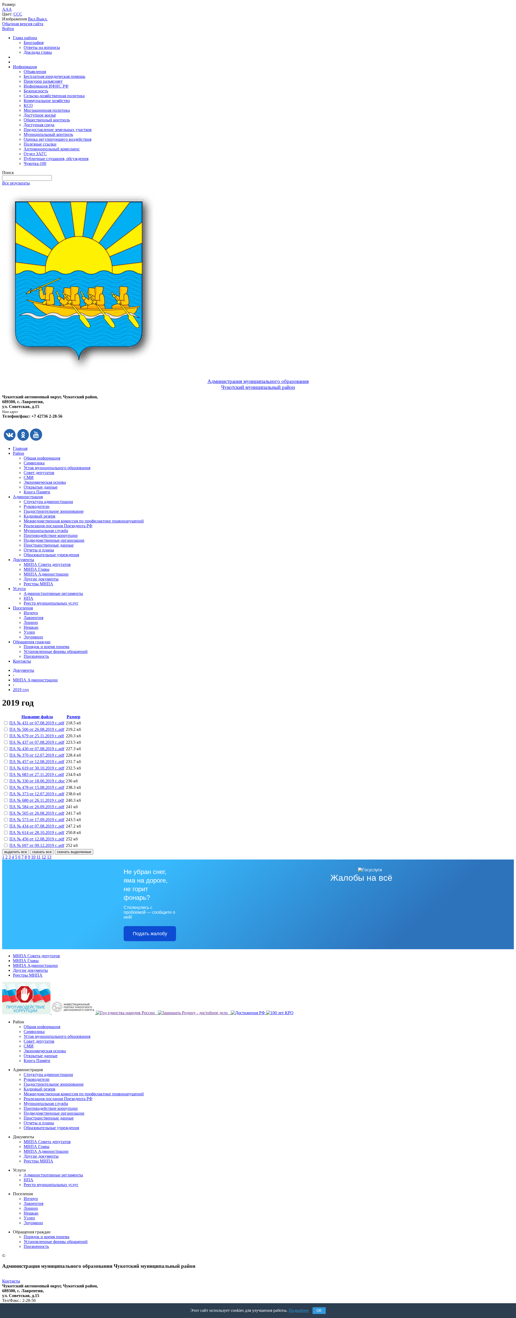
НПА (28, 598)
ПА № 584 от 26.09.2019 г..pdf (36, 806)
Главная (20, 448)
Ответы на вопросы (42, 47)
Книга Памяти (37, 492)
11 (39, 857)
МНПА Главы (36, 569)
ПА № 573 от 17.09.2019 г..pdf (36, 819)
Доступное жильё (40, 115)
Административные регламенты (53, 593)
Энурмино (33, 637)
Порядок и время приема (46, 646)
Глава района (25, 37)
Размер (73, 716)
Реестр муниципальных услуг (51, 603)
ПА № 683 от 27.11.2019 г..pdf (36, 774)
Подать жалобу (150, 933)
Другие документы (41, 579)
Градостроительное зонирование (54, 511)
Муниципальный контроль (48, 134)
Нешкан (31, 627)
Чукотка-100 (35, 163)
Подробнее (299, 1310)
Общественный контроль (47, 120)
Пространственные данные (49, 545)
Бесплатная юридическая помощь (54, 76)
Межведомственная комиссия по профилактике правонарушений (84, 521)
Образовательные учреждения (51, 555)
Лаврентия (33, 617)
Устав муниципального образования (57, 467)
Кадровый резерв (39, 516)
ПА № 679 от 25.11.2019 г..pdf (36, 736)
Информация (25, 66)
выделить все (15, 852)
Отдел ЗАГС (35, 153)
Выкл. (42, 19)
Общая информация (42, 458)
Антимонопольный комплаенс (52, 149)
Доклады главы (38, 52)
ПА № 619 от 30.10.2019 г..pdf (36, 768)
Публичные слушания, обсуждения (56, 158)
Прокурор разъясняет (43, 81)
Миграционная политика (47, 110)
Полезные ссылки (40, 144)
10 (33, 857)
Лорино (31, 622)
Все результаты (16, 183)
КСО (28, 105)
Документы (23, 559)
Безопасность (36, 91)
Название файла (37, 716)
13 (49, 857)
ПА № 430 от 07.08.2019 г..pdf (36, 748)
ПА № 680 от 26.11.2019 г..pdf (36, 800)
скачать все (42, 852)
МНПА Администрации (46, 574)
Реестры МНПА (38, 584)
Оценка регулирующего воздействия (57, 139)
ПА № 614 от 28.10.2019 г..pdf (36, 832)
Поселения (23, 608)
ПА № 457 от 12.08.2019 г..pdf (36, 761)
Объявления (35, 71)
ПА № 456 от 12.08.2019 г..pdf (36, 839)
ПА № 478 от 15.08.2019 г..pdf (36, 787)
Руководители (36, 506)
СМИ (29, 477)
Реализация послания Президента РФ (58, 525)
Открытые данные (41, 487)
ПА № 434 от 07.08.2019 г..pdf (36, 826)
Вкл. (32, 19)
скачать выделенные (74, 852)
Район (18, 453)
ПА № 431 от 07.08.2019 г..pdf (36, 723)
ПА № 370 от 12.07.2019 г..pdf (36, 755)
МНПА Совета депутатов (47, 564)
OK (319, 1311)
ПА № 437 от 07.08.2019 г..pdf (36, 742)
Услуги (19, 588)
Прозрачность (36, 656)
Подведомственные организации (54, 540)
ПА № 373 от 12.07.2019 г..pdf (36, 794)
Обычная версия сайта (22, 23)
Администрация (28, 496)
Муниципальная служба (46, 530)
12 (44, 857)
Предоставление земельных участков (58, 129)
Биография (34, 42)
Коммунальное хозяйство (47, 100)
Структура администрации (48, 501)
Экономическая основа (45, 482)
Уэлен (29, 632)
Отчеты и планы (39, 550)
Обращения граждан (32, 642)
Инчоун (31, 613)
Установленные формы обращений (56, 651)
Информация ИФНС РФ (46, 86)
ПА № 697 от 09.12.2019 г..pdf (36, 845)
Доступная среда (39, 124)
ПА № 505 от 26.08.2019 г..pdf (36, 813)
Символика (34, 463)
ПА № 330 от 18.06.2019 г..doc (37, 781)
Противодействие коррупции (51, 535)
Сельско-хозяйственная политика (54, 95)
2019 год (21, 689)
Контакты (22, 661)
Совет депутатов (39, 472)
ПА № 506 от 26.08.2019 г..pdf (36, 729)
